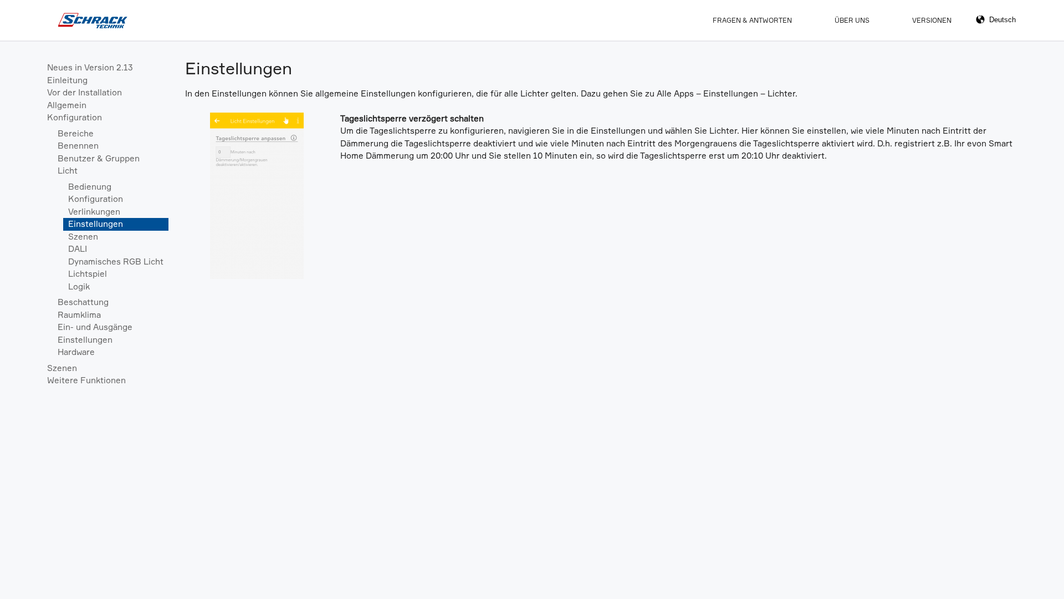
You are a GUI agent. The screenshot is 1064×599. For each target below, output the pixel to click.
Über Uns (852, 20)
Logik (79, 286)
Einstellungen (95, 224)
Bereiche (76, 133)
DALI (77, 248)
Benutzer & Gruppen (99, 158)
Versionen (932, 20)
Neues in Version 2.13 (90, 67)
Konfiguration (74, 117)
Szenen (83, 236)
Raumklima (79, 314)
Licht (68, 170)
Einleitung (67, 80)
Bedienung (89, 186)
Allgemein (66, 105)
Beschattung (83, 302)
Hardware (76, 352)
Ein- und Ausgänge (95, 327)
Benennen (78, 145)
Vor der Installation (84, 92)
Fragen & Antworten (752, 20)
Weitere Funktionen (86, 380)
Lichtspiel (87, 273)
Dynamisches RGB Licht (115, 261)
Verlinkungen (94, 211)
